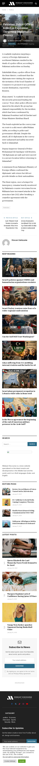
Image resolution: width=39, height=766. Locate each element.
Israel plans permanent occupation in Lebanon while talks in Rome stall (18, 392)
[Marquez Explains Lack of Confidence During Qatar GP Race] (19, 581)
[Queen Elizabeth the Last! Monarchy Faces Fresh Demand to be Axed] (19, 548)
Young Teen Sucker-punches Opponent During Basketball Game (19, 627)
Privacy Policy (18, 673)
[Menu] (3, 3)
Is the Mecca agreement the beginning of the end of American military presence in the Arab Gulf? (19, 422)
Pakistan (6, 207)
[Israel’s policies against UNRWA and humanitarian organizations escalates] (19, 267)
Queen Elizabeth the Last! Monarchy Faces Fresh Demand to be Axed (22, 562)
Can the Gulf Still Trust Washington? (18, 337)
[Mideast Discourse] (20, 3)
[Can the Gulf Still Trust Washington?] (19, 324)
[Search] (36, 3)
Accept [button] (21, 761)
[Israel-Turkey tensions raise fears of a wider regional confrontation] (19, 296)
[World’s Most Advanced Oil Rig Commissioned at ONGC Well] (6, 513)
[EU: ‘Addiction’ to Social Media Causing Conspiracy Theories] (6, 502)
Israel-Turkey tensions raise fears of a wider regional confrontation (19, 309)
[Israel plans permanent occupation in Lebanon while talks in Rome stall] (19, 378)
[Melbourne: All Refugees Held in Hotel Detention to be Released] (6, 523)
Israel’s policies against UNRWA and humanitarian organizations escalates (19, 281)
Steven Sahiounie (15, 41)
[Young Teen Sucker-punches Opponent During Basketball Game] (19, 612)
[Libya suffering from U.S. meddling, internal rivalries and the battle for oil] (19, 350)
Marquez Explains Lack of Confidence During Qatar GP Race (22, 595)
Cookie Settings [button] (10, 761)
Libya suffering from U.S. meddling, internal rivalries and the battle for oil (19, 364)
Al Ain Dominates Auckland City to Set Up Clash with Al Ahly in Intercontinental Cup (29, 225)
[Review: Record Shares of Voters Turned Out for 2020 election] (6, 491)
